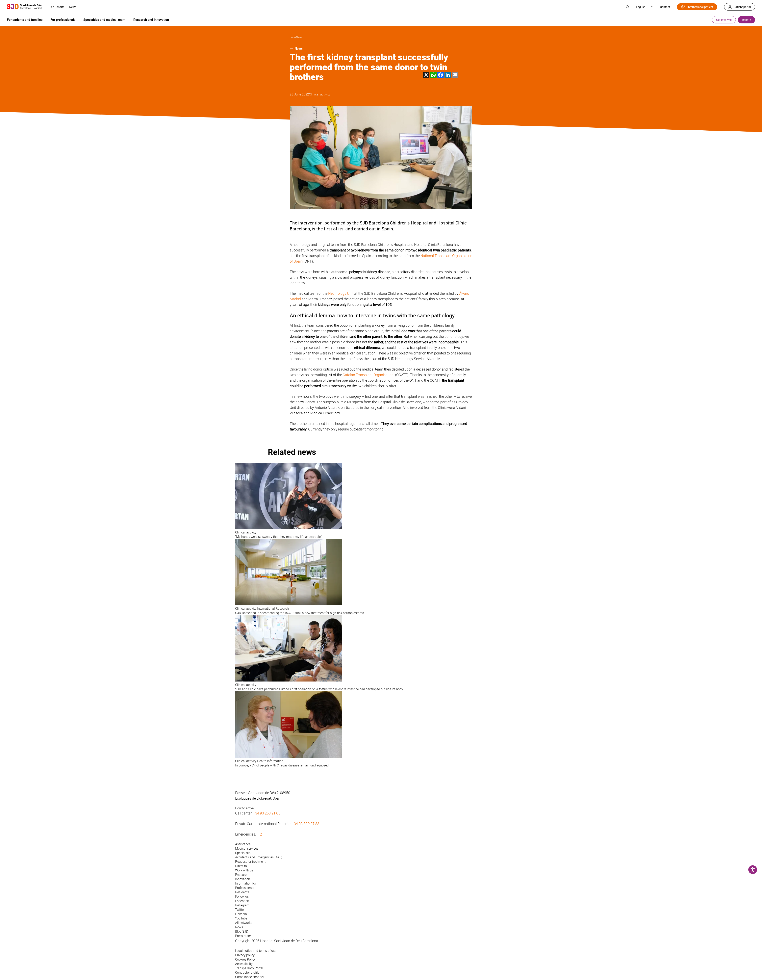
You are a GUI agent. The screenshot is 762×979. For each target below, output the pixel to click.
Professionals (244, 888)
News (72, 7)
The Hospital (57, 7)
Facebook (242, 901)
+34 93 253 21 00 (267, 813)
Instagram (242, 905)
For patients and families (24, 20)
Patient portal (742, 7)
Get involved (724, 20)
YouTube (241, 918)
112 (259, 834)
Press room (243, 936)
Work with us (244, 870)
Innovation (242, 879)
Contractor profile (247, 972)
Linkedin (241, 914)
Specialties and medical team (104, 20)
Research (241, 874)
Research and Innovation (151, 20)
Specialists (242, 853)
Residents (242, 892)
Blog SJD (241, 931)
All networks (243, 922)
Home (293, 37)
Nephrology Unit (340, 293)
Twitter (240, 909)
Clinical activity (319, 94)
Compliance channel (249, 977)
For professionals (62, 20)
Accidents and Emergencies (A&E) (258, 857)
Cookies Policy (245, 959)
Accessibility (244, 964)
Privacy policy (245, 955)
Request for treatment (250, 861)
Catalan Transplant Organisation (368, 374)
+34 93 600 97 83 (305, 823)
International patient (700, 7)
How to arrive (244, 808)
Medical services (246, 848)
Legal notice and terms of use (255, 950)
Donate (746, 20)
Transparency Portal (249, 968)
